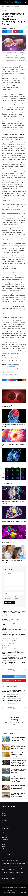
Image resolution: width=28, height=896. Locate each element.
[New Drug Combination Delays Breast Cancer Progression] (14, 473)
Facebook (4, 811)
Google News (18, 368)
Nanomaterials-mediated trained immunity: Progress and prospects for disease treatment (13, 663)
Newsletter (4, 820)
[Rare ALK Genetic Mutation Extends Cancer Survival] (14, 416)
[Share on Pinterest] (15, 31)
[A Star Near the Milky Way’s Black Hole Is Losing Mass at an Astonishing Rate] (6, 787)
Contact (20, 890)
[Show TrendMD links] (25, 669)
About (16, 890)
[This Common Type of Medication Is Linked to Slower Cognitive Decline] (6, 754)
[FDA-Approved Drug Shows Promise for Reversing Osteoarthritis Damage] (6, 739)
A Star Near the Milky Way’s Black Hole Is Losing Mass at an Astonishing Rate (18, 787)
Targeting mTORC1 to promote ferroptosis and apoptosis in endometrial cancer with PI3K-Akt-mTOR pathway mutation (14, 613)
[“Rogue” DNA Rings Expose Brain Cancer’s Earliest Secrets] (14, 396)
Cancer (4, 372)
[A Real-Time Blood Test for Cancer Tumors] (14, 455)
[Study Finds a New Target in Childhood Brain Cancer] (14, 512)
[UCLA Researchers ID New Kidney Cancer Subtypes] (14, 493)
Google (11, 368)
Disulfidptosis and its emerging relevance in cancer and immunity (13, 623)
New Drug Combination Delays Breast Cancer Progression (12, 482)
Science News (5, 844)
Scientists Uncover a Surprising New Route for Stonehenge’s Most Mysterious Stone (18, 779)
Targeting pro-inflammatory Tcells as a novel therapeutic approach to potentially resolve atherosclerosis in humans (14, 629)
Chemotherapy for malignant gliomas (9, 686)
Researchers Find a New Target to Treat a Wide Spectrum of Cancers (13, 541)
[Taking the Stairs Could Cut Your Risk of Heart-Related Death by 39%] (6, 771)
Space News (5, 846)
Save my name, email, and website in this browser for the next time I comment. (14, 597)
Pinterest (4, 818)
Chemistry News (6, 835)
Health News (5, 839)
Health (3, 10)
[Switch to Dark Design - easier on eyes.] (23, 2)
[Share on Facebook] (4, 31)
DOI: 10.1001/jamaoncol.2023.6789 (11, 357)
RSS (3, 822)
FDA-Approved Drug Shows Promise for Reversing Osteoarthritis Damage (18, 739)
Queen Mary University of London (10, 374)
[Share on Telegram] (20, 31)
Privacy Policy (15, 892)
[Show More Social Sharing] (24, 31)
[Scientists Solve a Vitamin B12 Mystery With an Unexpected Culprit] (6, 795)
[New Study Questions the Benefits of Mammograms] (14, 552)
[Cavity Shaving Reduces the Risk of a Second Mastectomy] (14, 435)
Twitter (3, 813)
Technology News (6, 848)
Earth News (4, 837)
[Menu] (2, 2)
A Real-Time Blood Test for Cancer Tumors (13, 464)
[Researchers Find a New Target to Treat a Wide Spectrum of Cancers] (14, 532)
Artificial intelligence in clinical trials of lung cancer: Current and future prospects (12, 641)
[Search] (26, 2)
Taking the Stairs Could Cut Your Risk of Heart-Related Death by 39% (18, 770)
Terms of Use (23, 892)
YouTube (4, 815)
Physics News (5, 842)
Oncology (9, 372)
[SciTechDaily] (13, 2)
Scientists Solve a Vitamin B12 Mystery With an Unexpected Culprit (18, 794)
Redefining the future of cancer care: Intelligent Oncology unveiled (14, 646)
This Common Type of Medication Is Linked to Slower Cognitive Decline (18, 754)
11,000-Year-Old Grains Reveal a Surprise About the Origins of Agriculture (18, 746)
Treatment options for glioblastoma (9, 696)
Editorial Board (7, 892)
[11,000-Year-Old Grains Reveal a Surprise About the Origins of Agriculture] (6, 747)
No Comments (5, 28)
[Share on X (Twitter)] (9, 31)
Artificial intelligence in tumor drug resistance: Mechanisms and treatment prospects (11, 618)
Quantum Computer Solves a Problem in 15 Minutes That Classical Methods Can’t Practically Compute (18, 763)
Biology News (5, 832)
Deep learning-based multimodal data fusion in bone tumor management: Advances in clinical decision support (14, 658)
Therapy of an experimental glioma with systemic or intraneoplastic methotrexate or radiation (13, 701)
